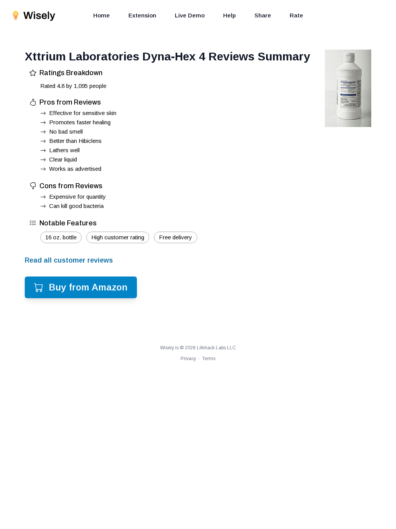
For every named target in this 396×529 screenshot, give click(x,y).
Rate (296, 15)
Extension (142, 15)
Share (262, 15)
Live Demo (190, 15)
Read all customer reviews (69, 260)
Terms (208, 358)
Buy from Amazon (88, 287)
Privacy (188, 358)
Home (101, 15)
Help (229, 15)
